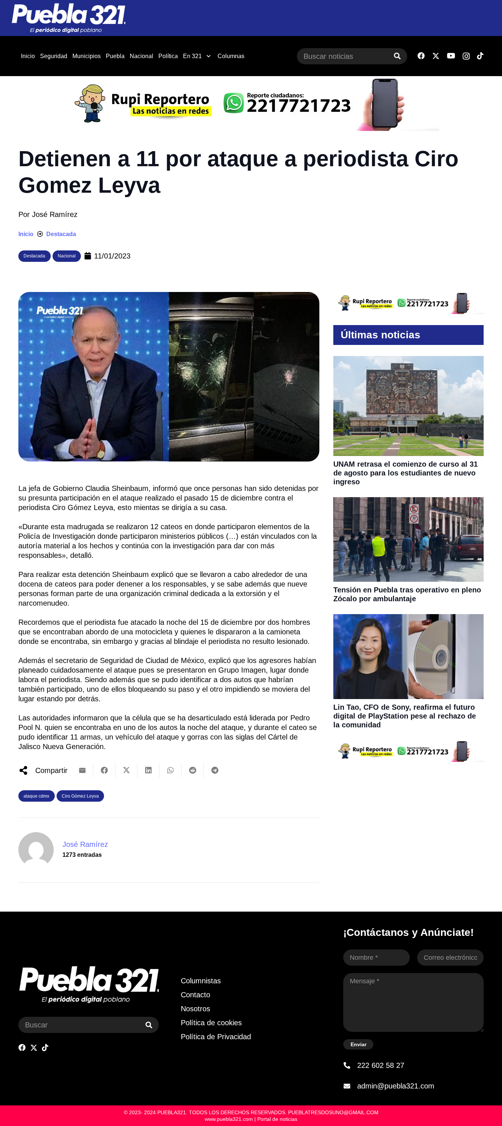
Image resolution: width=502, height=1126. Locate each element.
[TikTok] (480, 56)
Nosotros (195, 1009)
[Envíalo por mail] (82, 770)
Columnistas (201, 981)
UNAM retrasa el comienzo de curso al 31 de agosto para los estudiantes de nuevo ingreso (405, 473)
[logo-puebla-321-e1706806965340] (68, 18)
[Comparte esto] (104, 770)
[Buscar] (397, 56)
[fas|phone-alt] (350, 1065)
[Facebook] (421, 56)
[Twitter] (436, 56)
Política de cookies (211, 1023)
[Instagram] (466, 56)
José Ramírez (55, 214)
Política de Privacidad (216, 1037)
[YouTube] (451, 56)
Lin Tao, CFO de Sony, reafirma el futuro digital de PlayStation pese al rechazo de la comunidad (404, 716)
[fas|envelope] (350, 1086)
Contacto (195, 995)
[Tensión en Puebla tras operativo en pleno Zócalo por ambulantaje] (408, 502)
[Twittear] (126, 770)
